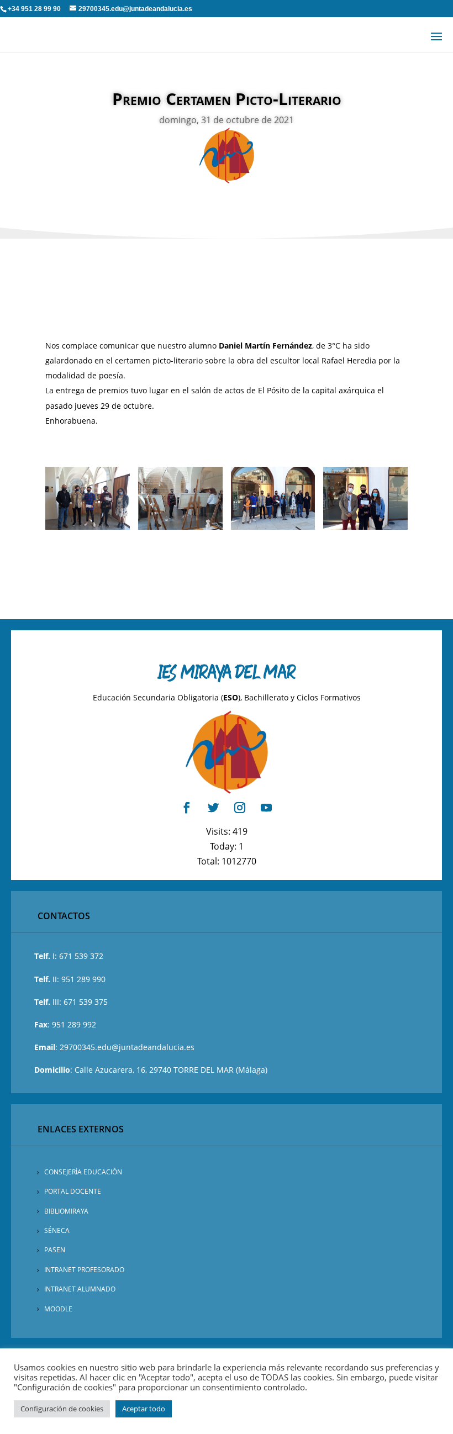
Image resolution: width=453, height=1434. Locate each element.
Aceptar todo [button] (143, 1409)
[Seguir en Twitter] (213, 808)
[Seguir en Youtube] (266, 808)
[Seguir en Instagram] (240, 808)
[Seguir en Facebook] (187, 808)
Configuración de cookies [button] (61, 1409)
